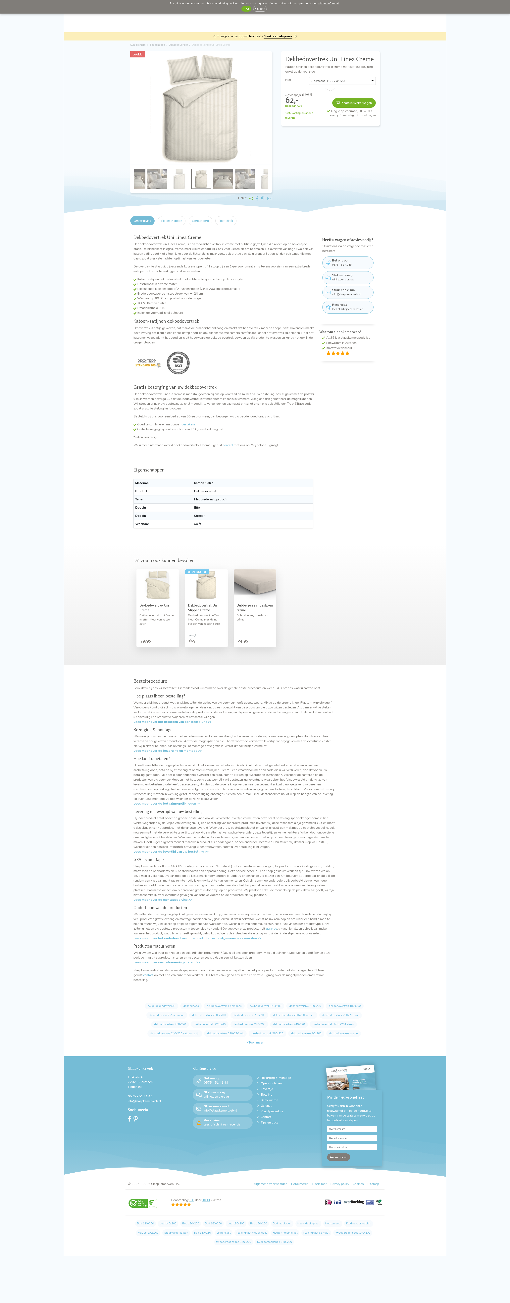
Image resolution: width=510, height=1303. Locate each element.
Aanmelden (338, 1157)
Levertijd (267, 1089)
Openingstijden (271, 1083)
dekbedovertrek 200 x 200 (209, 1015)
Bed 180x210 (202, 1233)
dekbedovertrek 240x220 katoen (333, 1024)
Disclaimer (319, 1184)
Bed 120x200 (145, 1223)
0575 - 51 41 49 (342, 262)
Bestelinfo (226, 221)
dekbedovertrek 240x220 (289, 1024)
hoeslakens (188, 424)
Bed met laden (282, 1223)
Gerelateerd (200, 221)
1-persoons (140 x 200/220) (328, 81)
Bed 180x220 (258, 1223)
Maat (288, 79)
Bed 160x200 (213, 1223)
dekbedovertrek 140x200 (265, 1006)
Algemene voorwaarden (270, 1184)
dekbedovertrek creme (343, 1033)
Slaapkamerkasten (176, 1233)
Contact (266, 1117)
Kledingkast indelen (358, 1223)
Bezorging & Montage (276, 1078)
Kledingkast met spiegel (251, 1233)
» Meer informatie (329, 3)
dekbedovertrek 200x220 (170, 1024)
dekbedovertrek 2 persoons (166, 1015)
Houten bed (332, 1223)
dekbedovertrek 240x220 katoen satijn (174, 1033)
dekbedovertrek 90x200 (306, 1033)
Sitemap (373, 1184)
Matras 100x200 (148, 1233)
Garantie (266, 1106)
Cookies (358, 1184)
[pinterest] (136, 1120)
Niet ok (261, 8)
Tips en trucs (269, 1122)
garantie (271, 928)
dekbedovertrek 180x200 (345, 1006)
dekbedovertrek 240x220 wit (225, 1033)
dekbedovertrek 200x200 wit (340, 1015)
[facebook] (130, 1120)
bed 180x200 (236, 1223)
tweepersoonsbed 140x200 (352, 1233)
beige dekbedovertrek (161, 1006)
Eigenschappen (171, 221)
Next (268, 108)
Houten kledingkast (285, 1233)
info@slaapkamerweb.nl (346, 292)
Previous (134, 108)
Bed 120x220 (190, 1223)
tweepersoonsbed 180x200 (274, 1242)
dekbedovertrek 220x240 (210, 1024)
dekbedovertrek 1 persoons (224, 1006)
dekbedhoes (191, 1006)
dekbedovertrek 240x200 (249, 1024)
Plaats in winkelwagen (356, 103)
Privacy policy (339, 1184)
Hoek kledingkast (308, 1223)
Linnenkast (223, 1233)
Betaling (266, 1094)
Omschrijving (142, 221)
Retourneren (269, 1100)
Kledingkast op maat (316, 1233)
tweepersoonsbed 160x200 (233, 1242)
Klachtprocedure (272, 1111)
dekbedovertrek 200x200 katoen (293, 1015)
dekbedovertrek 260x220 (267, 1033)
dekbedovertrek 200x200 (249, 1015)
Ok (247, 8)
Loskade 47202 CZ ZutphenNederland (140, 1082)
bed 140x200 (168, 1223)
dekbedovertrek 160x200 (305, 1006)
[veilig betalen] (353, 1204)
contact (228, 445)
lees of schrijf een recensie (347, 307)
